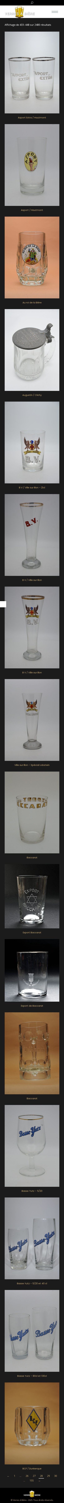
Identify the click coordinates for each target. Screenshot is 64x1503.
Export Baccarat (32, 932)
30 (55, 1476)
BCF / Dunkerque (32, 1468)
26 (27, 1476)
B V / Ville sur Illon (32, 580)
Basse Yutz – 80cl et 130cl (32, 1376)
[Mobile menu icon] (54, 12)
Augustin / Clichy (32, 395)
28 (41, 1476)
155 (32, 1480)
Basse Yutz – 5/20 (32, 1191)
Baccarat (32, 857)
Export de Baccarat (32, 1005)
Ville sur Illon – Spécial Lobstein (32, 765)
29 (48, 1476)
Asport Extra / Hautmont (32, 117)
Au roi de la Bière (32, 302)
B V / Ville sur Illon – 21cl (32, 487)
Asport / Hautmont (32, 210)
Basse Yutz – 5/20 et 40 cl (32, 1283)
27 (34, 1476)
